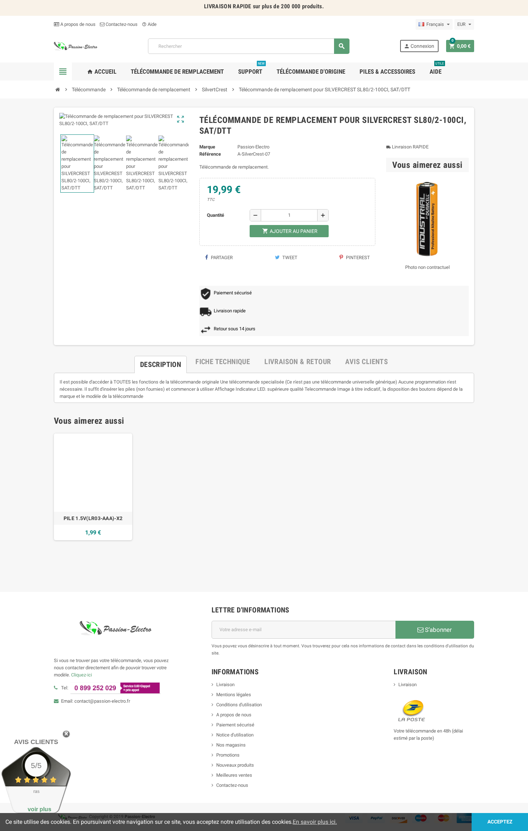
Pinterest (357, 257)
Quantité (215, 215)
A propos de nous (77, 24)
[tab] (160, 361)
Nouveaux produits (235, 765)
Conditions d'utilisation (239, 704)
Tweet (289, 257)
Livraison (225, 684)
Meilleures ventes (234, 775)
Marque (207, 147)
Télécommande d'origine (311, 71)
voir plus (39, 809)
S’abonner (437, 629)
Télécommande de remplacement (177, 71)
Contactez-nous (121, 24)
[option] (93, 486)
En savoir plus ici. (315, 821)
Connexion (419, 46)
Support (251, 69)
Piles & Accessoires (387, 71)
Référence (210, 154)
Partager (221, 257)
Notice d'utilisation (235, 735)
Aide (149, 24)
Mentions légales (233, 694)
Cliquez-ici (81, 675)
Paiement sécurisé (235, 724)
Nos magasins (231, 745)
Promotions (228, 755)
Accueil (101, 71)
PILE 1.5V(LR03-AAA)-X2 (93, 518)
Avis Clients (36, 741)
